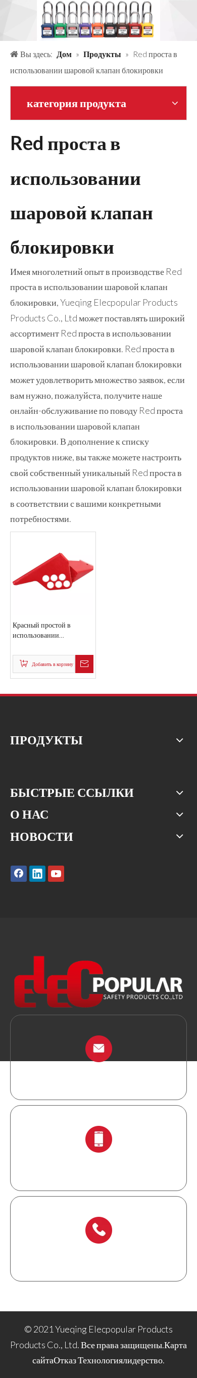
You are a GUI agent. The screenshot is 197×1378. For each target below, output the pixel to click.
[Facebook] (19, 873)
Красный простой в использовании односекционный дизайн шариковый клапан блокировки (50, 630)
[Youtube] (56, 873)
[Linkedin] (37, 873)
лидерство (143, 1359)
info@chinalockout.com (98, 1072)
